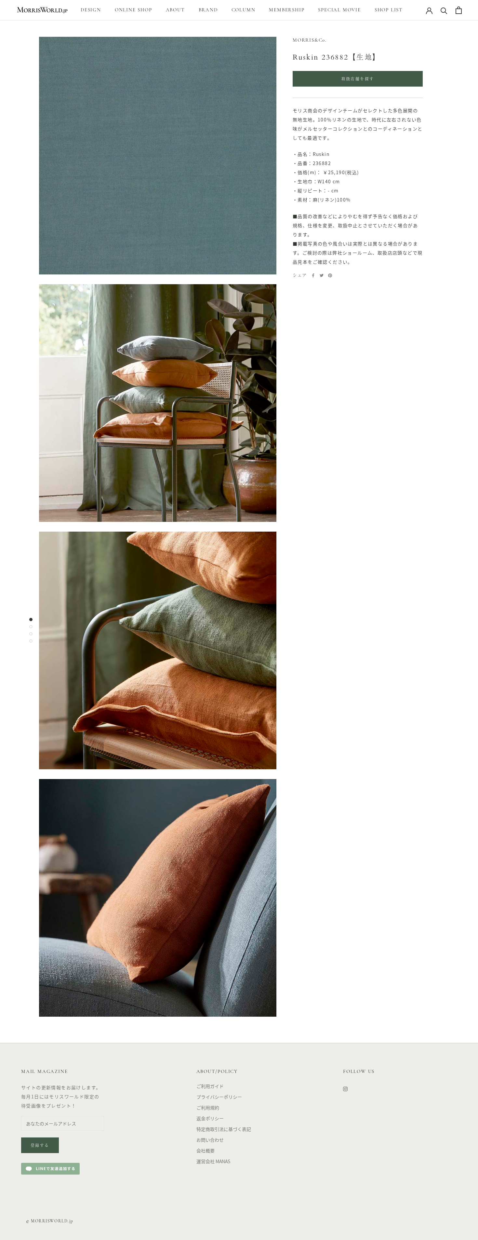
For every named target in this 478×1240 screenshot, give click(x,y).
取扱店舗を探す (357, 79)
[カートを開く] (459, 10)
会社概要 (205, 1150)
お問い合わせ (210, 1139)
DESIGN (91, 10)
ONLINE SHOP (133, 10)
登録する (40, 1146)
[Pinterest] (330, 275)
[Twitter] (322, 275)
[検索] (444, 10)
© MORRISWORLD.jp (49, 1221)
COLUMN (244, 10)
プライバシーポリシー (219, 1097)
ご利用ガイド (210, 1086)
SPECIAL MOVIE (339, 10)
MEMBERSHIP (286, 10)
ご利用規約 (207, 1107)
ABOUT (175, 10)
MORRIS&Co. (310, 40)
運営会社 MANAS (213, 1161)
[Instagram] (345, 1088)
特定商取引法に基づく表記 (223, 1129)
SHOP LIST (389, 10)
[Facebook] (313, 275)
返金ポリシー (210, 1118)
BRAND (208, 10)
